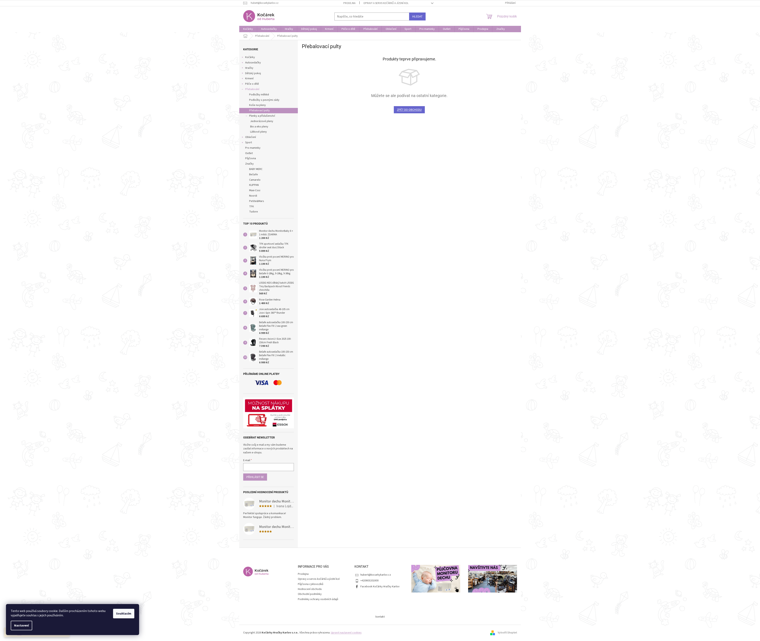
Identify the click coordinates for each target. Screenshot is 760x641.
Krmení (249, 78)
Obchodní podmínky (310, 594)
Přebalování (252, 89)
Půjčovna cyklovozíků (310, 584)
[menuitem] (248, 29)
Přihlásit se (255, 477)
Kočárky (250, 57)
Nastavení (21, 625)
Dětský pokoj (253, 73)
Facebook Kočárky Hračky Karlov (380, 587)
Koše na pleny (257, 105)
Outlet (249, 153)
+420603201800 (369, 581)
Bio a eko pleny (259, 127)
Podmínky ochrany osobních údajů (318, 599)
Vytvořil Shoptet (507, 633)
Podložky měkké (259, 95)
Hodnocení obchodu (310, 589)
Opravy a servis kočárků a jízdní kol (386, 3)
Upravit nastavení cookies (346, 633)
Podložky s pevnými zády (264, 100)
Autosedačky (253, 63)
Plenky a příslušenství (262, 116)
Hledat (417, 16)
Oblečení (250, 137)
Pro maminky (252, 148)
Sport (248, 142)
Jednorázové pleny (261, 121)
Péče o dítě (252, 84)
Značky (249, 164)
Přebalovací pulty (259, 110)
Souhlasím (123, 613)
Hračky (249, 68)
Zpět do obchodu (409, 109)
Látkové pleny (258, 132)
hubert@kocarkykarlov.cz (375, 575)
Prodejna (349, 3)
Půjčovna (250, 158)
